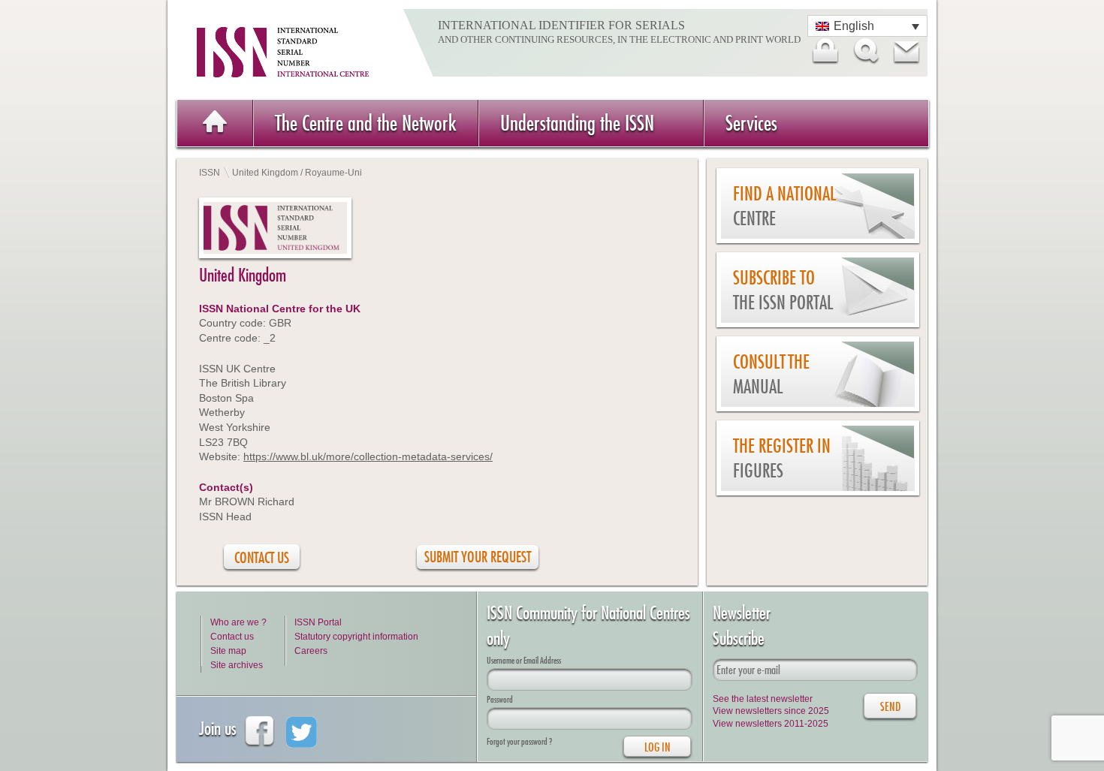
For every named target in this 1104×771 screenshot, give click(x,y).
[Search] (865, 51)
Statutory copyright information (356, 636)
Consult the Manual (771, 374)
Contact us (232, 636)
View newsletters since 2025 (771, 711)
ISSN (209, 172)
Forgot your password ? (519, 741)
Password (500, 699)
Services (751, 123)
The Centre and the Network (366, 123)
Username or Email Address (524, 660)
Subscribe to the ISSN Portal (783, 290)
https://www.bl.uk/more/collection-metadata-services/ (368, 456)
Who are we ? (238, 622)
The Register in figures (782, 458)
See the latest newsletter (763, 699)
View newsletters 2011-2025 (770, 723)
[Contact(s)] (905, 51)
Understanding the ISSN (577, 123)
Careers (310, 651)
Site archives (236, 665)
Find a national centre (784, 206)
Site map (228, 651)
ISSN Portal (318, 622)
